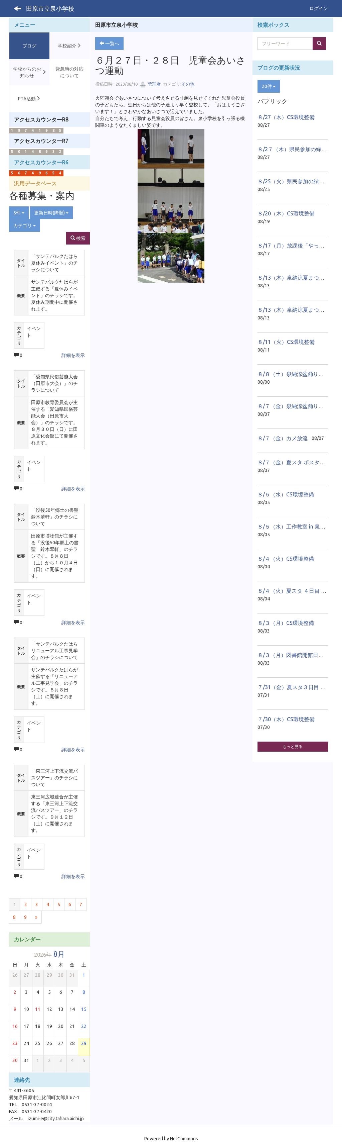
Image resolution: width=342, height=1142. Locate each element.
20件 (267, 86)
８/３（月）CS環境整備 (286, 623)
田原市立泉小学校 (50, 8)
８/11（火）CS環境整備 (286, 342)
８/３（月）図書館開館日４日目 (296, 655)
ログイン (318, 8)
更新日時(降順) (50, 212)
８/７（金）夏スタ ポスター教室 (297, 462)
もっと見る (293, 746)
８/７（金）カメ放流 (283, 438)
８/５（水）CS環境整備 (286, 494)
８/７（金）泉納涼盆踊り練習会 (296, 406)
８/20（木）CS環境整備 (286, 213)
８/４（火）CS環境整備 (286, 559)
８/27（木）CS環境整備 (286, 117)
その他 (187, 84)
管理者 (154, 84)
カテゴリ (23, 225)
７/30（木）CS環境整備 (286, 719)
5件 (17, 212)
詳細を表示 (73, 355)
